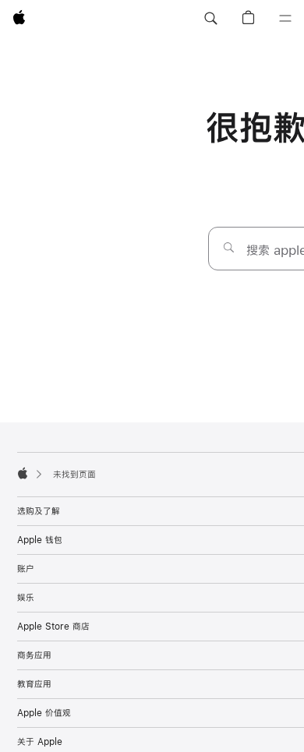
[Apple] (22, 473)
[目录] (285, 18)
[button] (210, 18)
